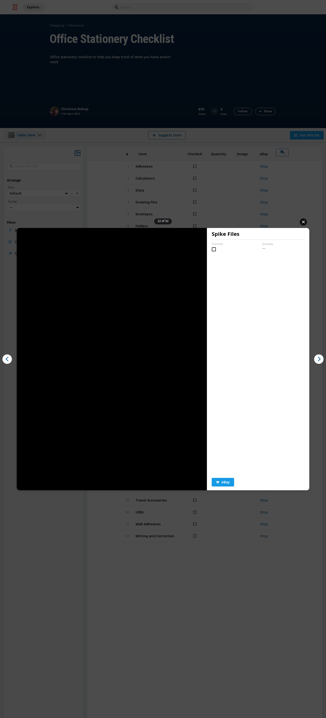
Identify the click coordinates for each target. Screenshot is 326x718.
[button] (223, 482)
